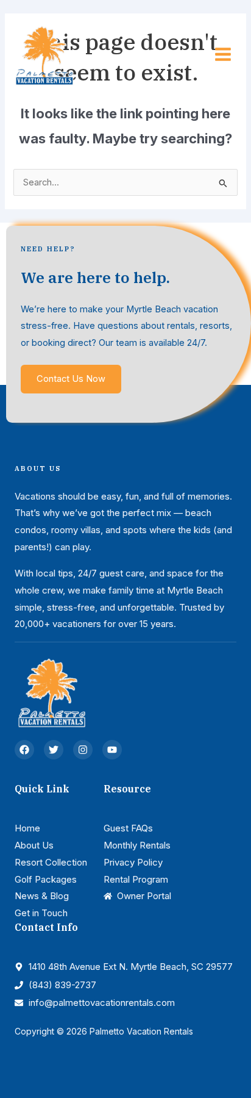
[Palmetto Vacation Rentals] (44, 54)
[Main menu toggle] (223, 54)
